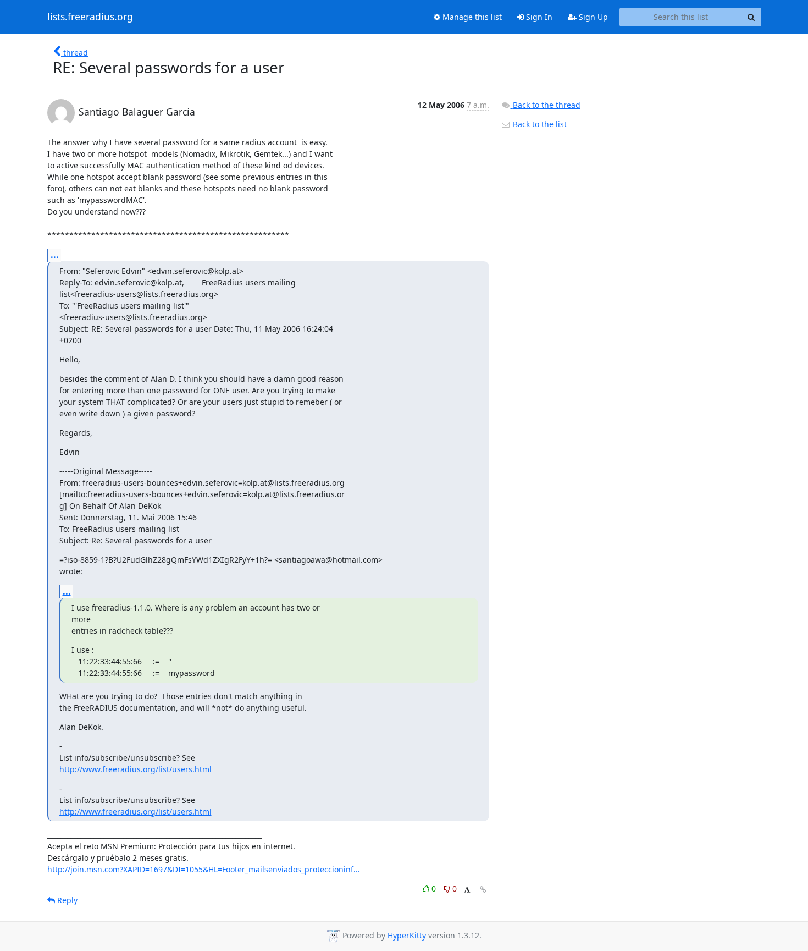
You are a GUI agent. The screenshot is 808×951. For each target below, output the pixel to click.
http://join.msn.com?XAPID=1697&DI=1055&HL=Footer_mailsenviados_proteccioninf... (203, 869)
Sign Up (592, 17)
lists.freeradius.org (90, 17)
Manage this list (471, 17)
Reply (66, 900)
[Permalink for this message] (483, 889)
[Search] (751, 17)
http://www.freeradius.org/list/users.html (135, 769)
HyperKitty (407, 935)
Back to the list (539, 124)
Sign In (538, 17)
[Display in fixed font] (467, 890)
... (55, 255)
